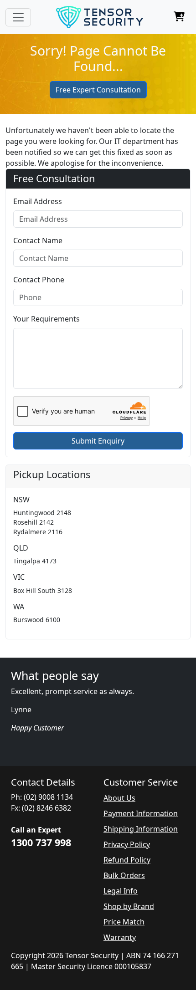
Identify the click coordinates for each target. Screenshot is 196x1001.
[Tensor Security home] (99, 17)
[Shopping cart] (179, 17)
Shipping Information (140, 829)
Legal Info (120, 891)
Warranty (119, 937)
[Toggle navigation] (18, 17)
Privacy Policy (126, 844)
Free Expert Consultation (98, 90)
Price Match (123, 922)
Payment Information (140, 813)
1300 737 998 (41, 842)
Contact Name (37, 240)
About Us (119, 798)
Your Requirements (46, 319)
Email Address (37, 201)
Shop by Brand (128, 906)
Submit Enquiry (98, 441)
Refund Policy (126, 860)
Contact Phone (38, 280)
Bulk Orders (124, 875)
